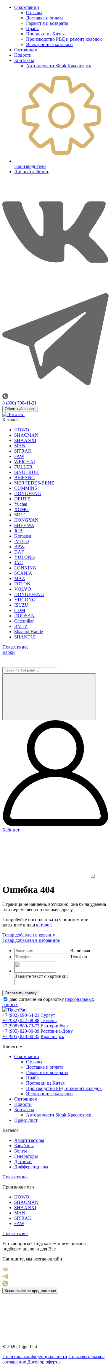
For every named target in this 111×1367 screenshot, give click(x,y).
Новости (23, 55)
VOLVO (22, 589)
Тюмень (49, 1020)
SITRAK (23, 451)
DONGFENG (27, 493)
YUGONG (25, 599)
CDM (19, 610)
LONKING (25, 567)
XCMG (21, 509)
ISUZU (21, 605)
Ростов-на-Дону (57, 1031)
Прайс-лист (26, 1120)
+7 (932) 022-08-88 (20, 1020)
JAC (18, 562)
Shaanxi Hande (28, 631)
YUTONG (24, 557)
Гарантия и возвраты (47, 23)
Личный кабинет (31, 171)
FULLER (23, 466)
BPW (19, 546)
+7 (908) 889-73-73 (20, 1025)
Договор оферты (44, 1361)
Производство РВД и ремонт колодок (64, 39)
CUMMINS (25, 488)
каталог (43, 924)
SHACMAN (26, 435)
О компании (26, 7)
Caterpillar (24, 620)
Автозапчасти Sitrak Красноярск (58, 65)
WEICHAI (24, 461)
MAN (19, 445)
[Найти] (49, 696)
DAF (19, 551)
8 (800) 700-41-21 (19, 402)
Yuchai (20, 504)
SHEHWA (24, 525)
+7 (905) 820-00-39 (20, 1031)
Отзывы (34, 12)
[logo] (13, 414)
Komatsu (22, 535)
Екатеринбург (55, 1025)
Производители (30, 166)
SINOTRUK (26, 472)
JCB (18, 530)
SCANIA (23, 573)
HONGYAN (26, 520)
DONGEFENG (29, 594)
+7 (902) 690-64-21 (20, 1015)
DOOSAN (24, 615)
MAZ (19, 578)
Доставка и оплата (44, 17)
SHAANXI (25, 440)
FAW (19, 456)
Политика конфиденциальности (34, 1356)
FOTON (22, 583)
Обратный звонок (20, 409)
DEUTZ (22, 498)
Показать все (15, 1176)
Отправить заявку (21, 993)
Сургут (48, 1015)
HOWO (21, 429)
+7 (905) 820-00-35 (20, 1036)
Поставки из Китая (45, 33)
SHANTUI (25, 636)
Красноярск (52, 1036)
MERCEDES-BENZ (34, 482)
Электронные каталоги (49, 44)
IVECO (21, 541)
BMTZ (21, 626)
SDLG (20, 514)
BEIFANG (24, 477)
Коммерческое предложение (30, 1291)
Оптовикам (25, 49)
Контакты (24, 60)
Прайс (32, 28)
